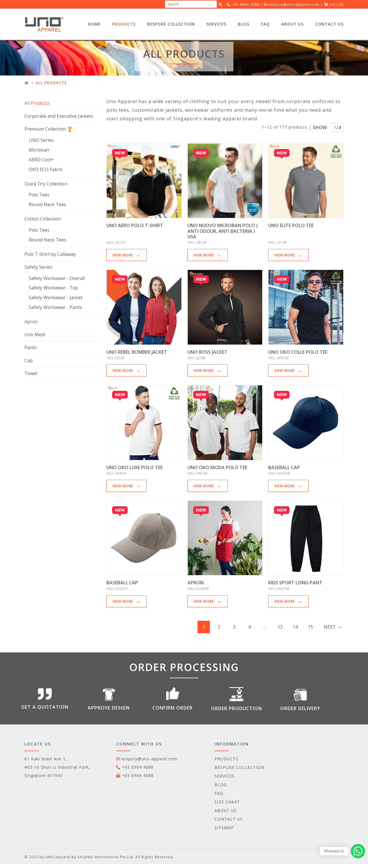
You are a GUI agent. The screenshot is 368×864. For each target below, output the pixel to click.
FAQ (265, 24)
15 (310, 627)
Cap (28, 360)
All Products (37, 103)
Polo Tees (39, 195)
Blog (244, 24)
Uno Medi (34, 334)
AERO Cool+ (41, 159)
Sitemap (224, 827)
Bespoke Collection (171, 24)
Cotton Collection (42, 219)
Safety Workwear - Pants (55, 307)
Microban (39, 150)
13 (280, 627)
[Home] (26, 82)
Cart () (336, 4)
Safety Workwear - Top (53, 288)
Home (94, 24)
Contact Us (329, 24)
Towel (30, 373)
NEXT (330, 627)
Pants (30, 347)
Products (124, 24)
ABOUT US (292, 24)
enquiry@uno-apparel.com (294, 4)
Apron (31, 321)
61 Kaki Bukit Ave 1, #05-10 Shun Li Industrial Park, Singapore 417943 (57, 767)
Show (320, 127)
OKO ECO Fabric (46, 169)
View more (122, 255)
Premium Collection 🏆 (48, 129)
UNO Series (41, 140)
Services (216, 24)
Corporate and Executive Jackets (58, 116)
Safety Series (38, 267)
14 (295, 627)
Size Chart (227, 802)
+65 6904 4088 (138, 767)
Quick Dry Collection (45, 184)
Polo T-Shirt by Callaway (50, 254)
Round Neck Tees (47, 204)
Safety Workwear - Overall (57, 278)
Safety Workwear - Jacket (56, 297)
